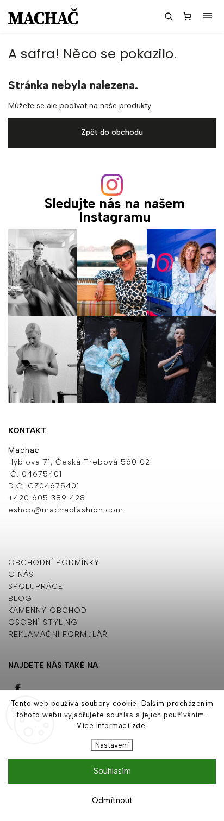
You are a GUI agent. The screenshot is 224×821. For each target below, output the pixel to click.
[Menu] (208, 16)
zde (139, 726)
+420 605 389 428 (46, 498)
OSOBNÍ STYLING (43, 622)
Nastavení (112, 745)
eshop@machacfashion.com (65, 510)
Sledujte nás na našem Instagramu (115, 210)
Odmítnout (112, 800)
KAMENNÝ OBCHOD (47, 610)
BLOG (20, 598)
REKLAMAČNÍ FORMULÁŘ (58, 634)
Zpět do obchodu (112, 132)
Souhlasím (112, 771)
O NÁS (21, 574)
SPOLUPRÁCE (35, 586)
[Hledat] (168, 16)
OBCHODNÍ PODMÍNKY (53, 562)
